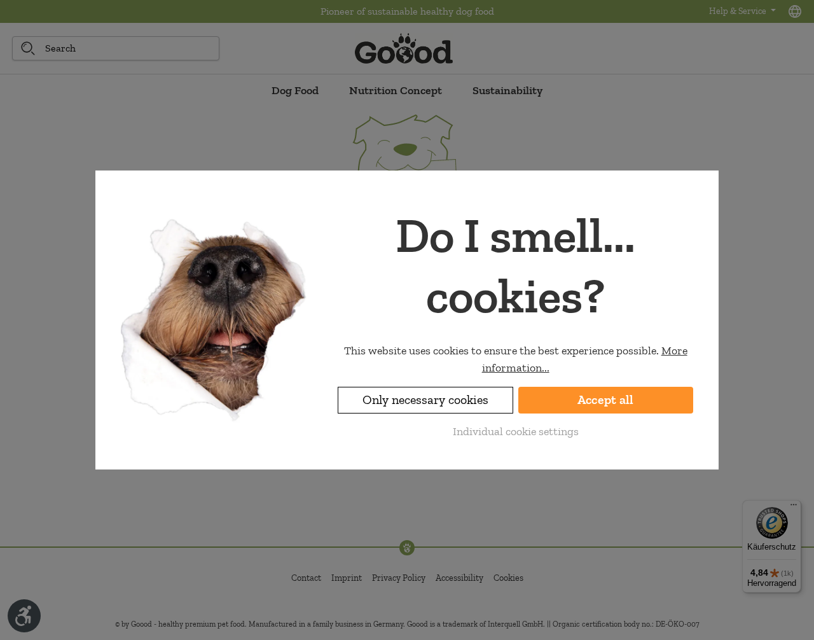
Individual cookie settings (516, 431)
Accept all (605, 400)
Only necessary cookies (425, 400)
